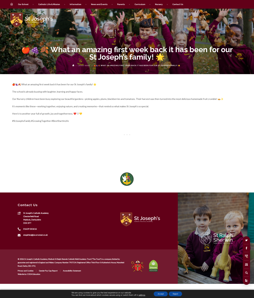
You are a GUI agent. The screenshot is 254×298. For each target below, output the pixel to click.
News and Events (99, 4)
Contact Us (177, 4)
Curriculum (140, 4)
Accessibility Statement (72, 271)
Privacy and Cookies (25, 271)
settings (142, 295)
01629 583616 (30, 229)
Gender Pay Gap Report (48, 271)
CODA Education (33, 274)
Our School (23, 4)
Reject (175, 294)
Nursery (159, 4)
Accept (161, 294)
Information (75, 4)
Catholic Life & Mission (49, 4)
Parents (121, 4)
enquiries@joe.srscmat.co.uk (35, 235)
